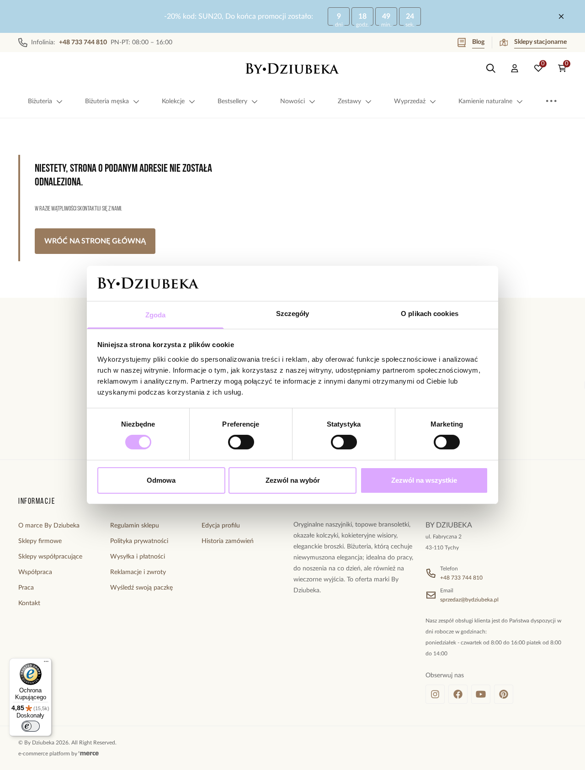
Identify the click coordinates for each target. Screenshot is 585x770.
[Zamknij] (561, 16)
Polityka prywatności (139, 541)
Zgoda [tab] (155, 315)
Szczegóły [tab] (292, 313)
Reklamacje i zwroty (138, 572)
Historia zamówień (228, 541)
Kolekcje (173, 101)
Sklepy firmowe (40, 541)
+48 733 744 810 (461, 577)
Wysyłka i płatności (137, 557)
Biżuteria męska (107, 101)
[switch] (241, 442)
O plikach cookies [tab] (429, 313)
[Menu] (46, 663)
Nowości (292, 101)
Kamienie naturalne (485, 101)
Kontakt (29, 603)
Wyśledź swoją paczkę (141, 588)
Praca (26, 588)
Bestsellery (232, 101)
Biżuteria (40, 101)
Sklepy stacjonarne (540, 42)
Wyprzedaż (409, 101)
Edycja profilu (221, 525)
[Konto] (514, 68)
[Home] (292, 68)
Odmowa (161, 480)
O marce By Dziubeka (49, 525)
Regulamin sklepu (134, 525)
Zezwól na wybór (293, 480)
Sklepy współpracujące (50, 557)
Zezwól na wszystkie (424, 480)
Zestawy (349, 101)
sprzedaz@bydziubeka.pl (469, 599)
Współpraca (35, 572)
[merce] (89, 753)
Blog (478, 42)
